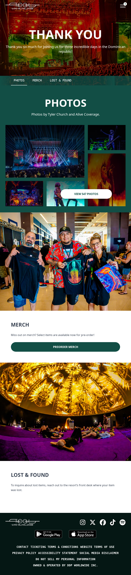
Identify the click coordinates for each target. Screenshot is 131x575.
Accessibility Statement (57, 553)
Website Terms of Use (97, 547)
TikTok (112, 522)
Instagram (82, 522)
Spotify (123, 522)
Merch (37, 80)
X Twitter (93, 522)
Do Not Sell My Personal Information (65, 559)
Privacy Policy (24, 553)
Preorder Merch (65, 347)
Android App (48, 534)
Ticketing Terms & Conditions (54, 547)
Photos (19, 80)
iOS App (82, 534)
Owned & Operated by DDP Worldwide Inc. (65, 565)
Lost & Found (60, 80)
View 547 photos (86, 194)
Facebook (103, 522)
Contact (22, 547)
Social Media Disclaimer (99, 553)
